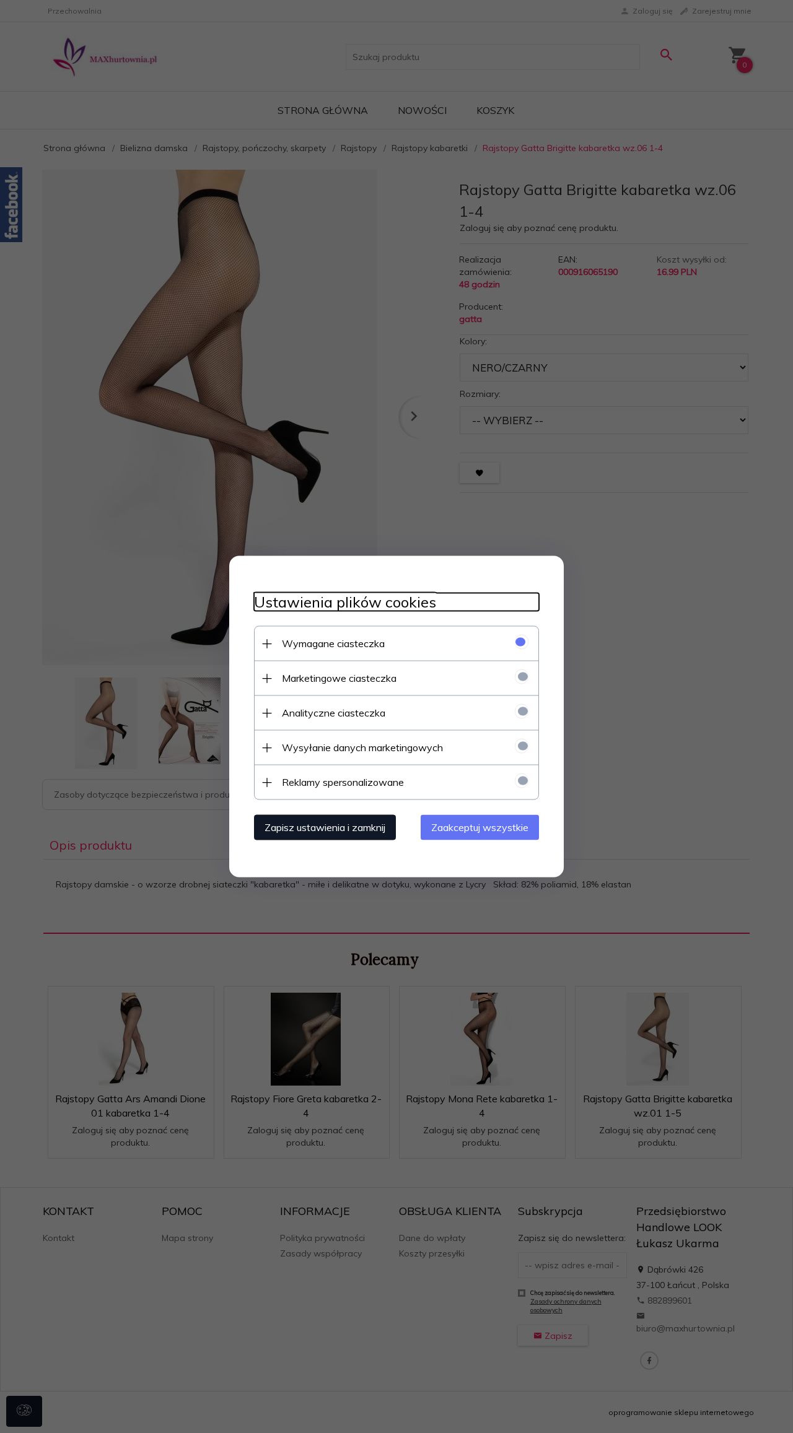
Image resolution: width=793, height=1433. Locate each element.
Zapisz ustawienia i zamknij (325, 827)
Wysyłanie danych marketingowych (362, 747)
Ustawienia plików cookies (345, 602)
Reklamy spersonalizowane (343, 782)
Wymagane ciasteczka (333, 643)
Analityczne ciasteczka (333, 713)
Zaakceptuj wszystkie (479, 827)
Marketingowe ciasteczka (339, 678)
